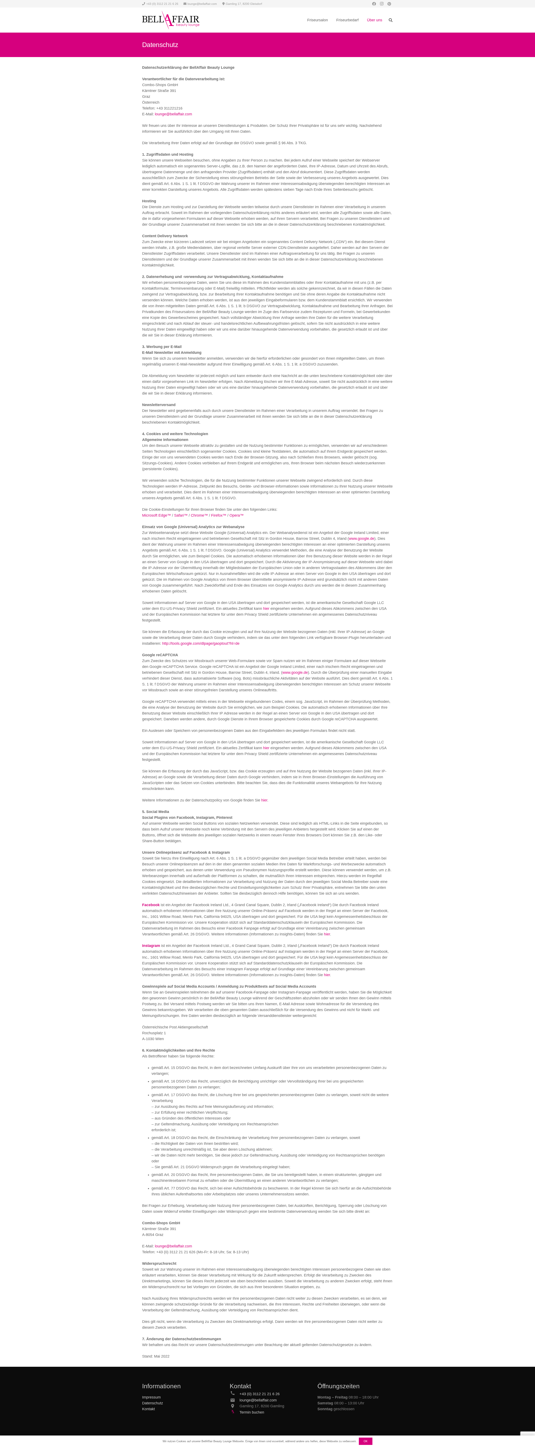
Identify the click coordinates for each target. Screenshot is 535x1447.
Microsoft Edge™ (156, 515)
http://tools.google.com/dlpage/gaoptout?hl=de (200, 643)
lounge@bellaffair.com (173, 114)
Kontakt (148, 1409)
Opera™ (236, 515)
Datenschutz (152, 1403)
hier (266, 608)
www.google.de (361, 538)
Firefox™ (218, 515)
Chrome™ (199, 515)
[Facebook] (374, 4)
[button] (390, 20)
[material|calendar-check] (234, 1412)
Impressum (151, 1397)
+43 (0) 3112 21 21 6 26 (259, 1394)
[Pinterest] (389, 4)
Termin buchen (251, 1412)
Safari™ (181, 515)
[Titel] (170, 20)
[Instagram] (381, 4)
